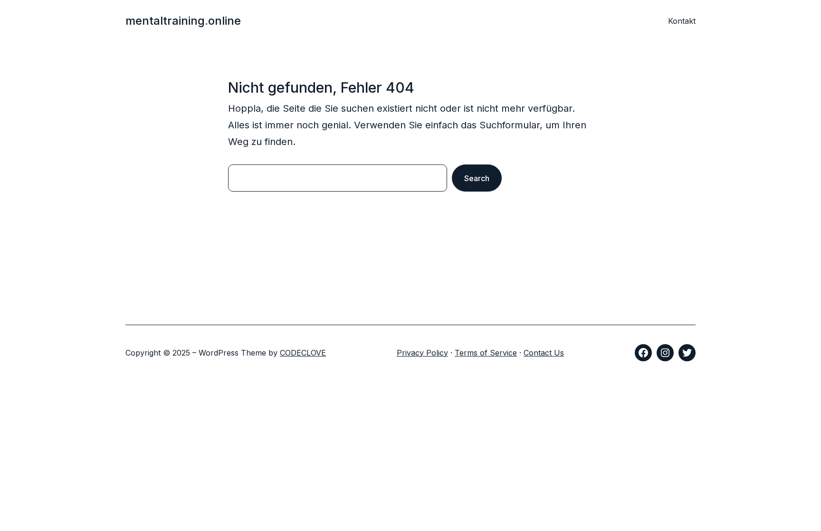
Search (476, 178)
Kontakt (682, 21)
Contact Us (544, 352)
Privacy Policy (422, 352)
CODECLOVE (303, 352)
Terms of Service (486, 352)
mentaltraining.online (183, 21)
